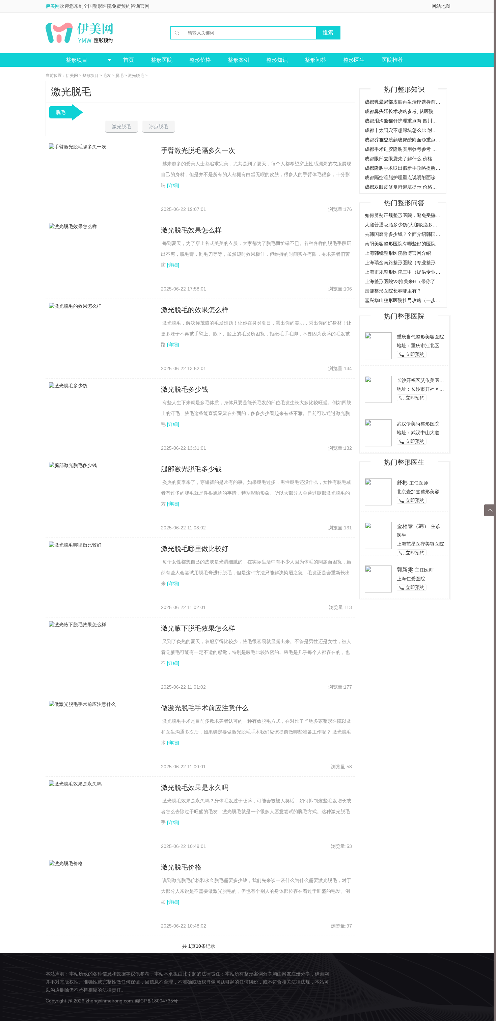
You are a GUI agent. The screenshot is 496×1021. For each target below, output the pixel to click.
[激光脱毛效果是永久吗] (75, 783)
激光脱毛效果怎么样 (191, 230)
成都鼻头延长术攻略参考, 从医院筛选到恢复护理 (403, 111)
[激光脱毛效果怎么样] (73, 226)
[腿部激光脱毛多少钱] (73, 465)
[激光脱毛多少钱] (68, 385)
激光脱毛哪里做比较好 (194, 548)
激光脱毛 (136, 75)
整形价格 (200, 60)
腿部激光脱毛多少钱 (191, 469)
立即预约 (411, 354)
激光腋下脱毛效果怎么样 (198, 628)
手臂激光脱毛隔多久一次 (198, 150)
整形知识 (277, 60)
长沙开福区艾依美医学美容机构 (430, 380)
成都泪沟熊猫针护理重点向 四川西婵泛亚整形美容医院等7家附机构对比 (403, 120)
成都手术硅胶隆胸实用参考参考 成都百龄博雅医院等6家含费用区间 (403, 149)
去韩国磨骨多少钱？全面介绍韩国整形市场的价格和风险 (403, 234)
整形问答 (315, 60)
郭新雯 (405, 570)
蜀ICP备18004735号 (156, 1000)
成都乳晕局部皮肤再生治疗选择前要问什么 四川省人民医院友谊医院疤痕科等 (403, 102)
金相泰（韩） (413, 526)
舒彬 (402, 483)
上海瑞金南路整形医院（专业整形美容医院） (403, 262)
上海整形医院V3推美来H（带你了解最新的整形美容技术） (403, 281)
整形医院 (161, 60)
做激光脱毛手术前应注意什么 (205, 708)
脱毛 (119, 75)
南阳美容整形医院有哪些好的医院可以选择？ (403, 243)
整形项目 (90, 75)
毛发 (107, 75)
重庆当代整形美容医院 (420, 336)
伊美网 (53, 6)
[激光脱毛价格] (66, 863)
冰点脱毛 (158, 126)
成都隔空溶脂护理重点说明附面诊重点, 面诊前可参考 (403, 177)
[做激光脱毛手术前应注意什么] (82, 704)
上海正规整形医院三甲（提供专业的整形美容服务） (403, 272)
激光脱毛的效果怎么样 (194, 309)
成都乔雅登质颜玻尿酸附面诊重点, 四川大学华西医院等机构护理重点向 (403, 139)
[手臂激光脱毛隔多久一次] (77, 146)
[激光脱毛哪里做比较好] (75, 544)
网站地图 (441, 6)
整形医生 (354, 60)
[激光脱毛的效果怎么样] (75, 305)
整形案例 (238, 60)
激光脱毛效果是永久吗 (194, 787)
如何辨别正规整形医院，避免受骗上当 (403, 215)
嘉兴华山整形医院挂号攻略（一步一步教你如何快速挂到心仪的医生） (403, 300)
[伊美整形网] (79, 33)
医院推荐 (392, 60)
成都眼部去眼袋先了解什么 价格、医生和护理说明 (403, 158)
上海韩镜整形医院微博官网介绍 (398, 253)
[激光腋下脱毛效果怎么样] (77, 624)
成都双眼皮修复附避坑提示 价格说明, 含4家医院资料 (403, 187)
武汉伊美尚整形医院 (418, 423)
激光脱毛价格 (181, 867)
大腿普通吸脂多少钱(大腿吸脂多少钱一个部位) (403, 224)
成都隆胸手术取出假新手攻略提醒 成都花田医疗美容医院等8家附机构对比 (403, 168)
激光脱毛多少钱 (184, 389)
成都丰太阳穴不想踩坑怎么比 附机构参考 (403, 130)
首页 (128, 60)
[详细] (173, 185)
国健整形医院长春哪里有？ (393, 291)
